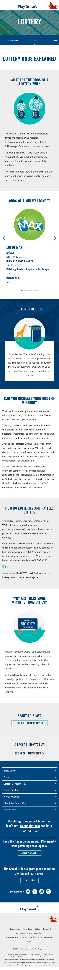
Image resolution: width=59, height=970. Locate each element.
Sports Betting (11, 790)
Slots (6, 777)
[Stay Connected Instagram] (48, 890)
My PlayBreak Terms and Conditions (19, 938)
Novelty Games (11, 796)
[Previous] (3, 238)
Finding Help (10, 809)
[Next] (55, 238)
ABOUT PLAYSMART (29, 852)
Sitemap (29, 942)
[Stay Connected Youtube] (41, 890)
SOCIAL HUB (29, 880)
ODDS (35, 40)
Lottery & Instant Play (15, 783)
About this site (14, 929)
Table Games (10, 770)
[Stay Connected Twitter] (35, 891)
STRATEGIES (28, 753)
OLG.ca (38, 929)
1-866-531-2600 (29, 830)
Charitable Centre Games (16, 803)
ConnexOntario (30, 825)
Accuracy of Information (43, 937)
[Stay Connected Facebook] (28, 890)
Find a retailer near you (32, 723)
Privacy (46, 929)
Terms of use (27, 929)
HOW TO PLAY (13, 40)
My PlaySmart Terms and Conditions (29, 933)
